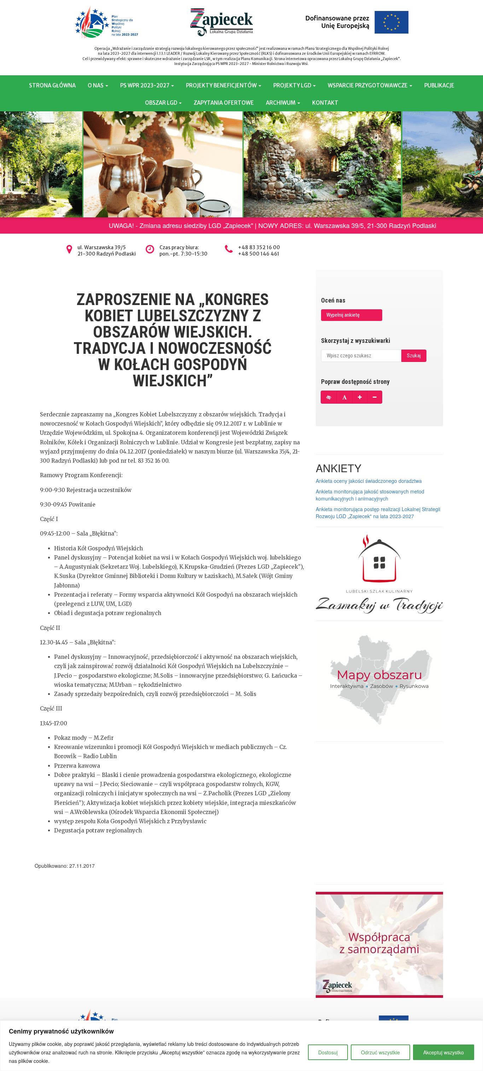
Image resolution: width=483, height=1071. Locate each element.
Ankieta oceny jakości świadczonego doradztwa (369, 480)
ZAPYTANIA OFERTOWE (224, 102)
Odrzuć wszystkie (380, 1052)
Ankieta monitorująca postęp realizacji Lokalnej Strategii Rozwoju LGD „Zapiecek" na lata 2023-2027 (378, 512)
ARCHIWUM (281, 102)
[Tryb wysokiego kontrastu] (329, 397)
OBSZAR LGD (161, 102)
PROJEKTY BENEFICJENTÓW (222, 85)
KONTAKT (325, 102)
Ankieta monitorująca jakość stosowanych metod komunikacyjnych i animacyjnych (370, 495)
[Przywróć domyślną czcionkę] (344, 397)
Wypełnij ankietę (343, 315)
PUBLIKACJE (439, 85)
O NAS (96, 85)
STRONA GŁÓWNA (52, 85)
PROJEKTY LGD (292, 85)
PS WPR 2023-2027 (145, 85)
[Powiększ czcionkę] (360, 397)
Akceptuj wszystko (443, 1052)
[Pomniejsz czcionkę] (374, 397)
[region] (241, 1045)
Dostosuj (328, 1052)
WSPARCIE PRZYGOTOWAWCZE (368, 85)
